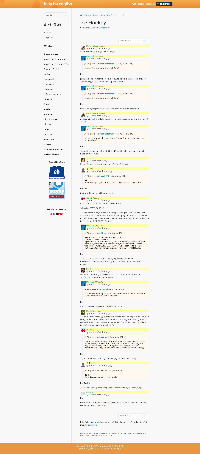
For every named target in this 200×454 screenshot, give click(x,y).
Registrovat (49, 37)
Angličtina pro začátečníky (56, 64)
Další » (144, 41)
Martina (93, 311)
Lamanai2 (90, 392)
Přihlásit (47, 32)
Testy (46, 129)
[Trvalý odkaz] (108, 48)
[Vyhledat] (66, 15)
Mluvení (48, 99)
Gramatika (49, 84)
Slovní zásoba (50, 119)
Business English (51, 69)
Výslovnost (49, 139)
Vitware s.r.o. (102, 446)
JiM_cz (92, 198)
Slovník (47, 124)
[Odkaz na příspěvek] (85, 64)
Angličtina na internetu (55, 59)
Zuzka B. (90, 158)
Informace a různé (52, 94)
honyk (88, 269)
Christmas (48, 89)
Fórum (87, 15)
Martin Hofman (95, 46)
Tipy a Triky (49, 134)
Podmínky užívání (87, 449)
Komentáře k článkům (103, 15)
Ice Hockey (105, 28)
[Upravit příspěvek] (111, 171)
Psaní (46, 104)
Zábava (47, 144)
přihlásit (93, 425)
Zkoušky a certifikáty (53, 149)
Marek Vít (94, 56)
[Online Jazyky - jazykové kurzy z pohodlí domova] (57, 190)
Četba (47, 74)
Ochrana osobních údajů (109, 449)
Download (49, 79)
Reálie (47, 109)
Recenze (48, 114)
